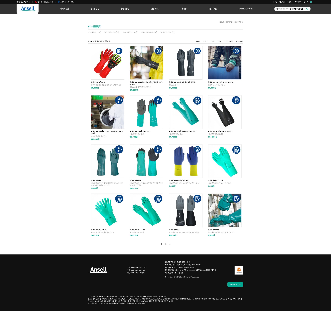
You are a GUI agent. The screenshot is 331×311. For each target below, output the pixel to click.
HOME (222, 22)
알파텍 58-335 (213, 229)
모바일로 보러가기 (235, 284)
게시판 (183, 9)
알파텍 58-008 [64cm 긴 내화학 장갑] (182, 131)
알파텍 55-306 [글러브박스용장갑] (220, 131)
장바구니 (307, 2)
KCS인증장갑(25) (94, 32)
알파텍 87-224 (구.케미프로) (179, 180)
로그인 (275, 2)
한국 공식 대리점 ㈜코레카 (45, 2)
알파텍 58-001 (96, 180)
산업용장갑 (125, 9)
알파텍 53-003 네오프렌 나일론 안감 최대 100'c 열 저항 (146, 83)
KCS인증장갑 (238, 22)
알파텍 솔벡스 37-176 (215, 180)
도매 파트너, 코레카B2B (67, 2)
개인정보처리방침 (170, 273)
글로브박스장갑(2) (167, 32)
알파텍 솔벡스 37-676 (98, 229)
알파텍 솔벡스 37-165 (137, 229)
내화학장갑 (64, 9)
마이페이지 (298, 2)
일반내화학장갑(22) (112, 32)
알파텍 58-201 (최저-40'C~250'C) (221, 82)
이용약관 (180, 273)
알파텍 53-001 (174, 229)
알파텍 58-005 (135, 180)
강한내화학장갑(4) (130, 32)
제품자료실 (212, 9)
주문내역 (289, 2)
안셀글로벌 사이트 (24, 2)
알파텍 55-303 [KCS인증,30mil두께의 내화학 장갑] (107, 132)
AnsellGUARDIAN (246, 9)
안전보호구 (155, 9)
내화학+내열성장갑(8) (149, 32)
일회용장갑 (95, 9)
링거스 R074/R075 (98, 82)
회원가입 (281, 2)
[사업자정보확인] (191, 267)
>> (169, 244)
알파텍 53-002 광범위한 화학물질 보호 (182, 82)
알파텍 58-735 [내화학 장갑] (140, 131)
